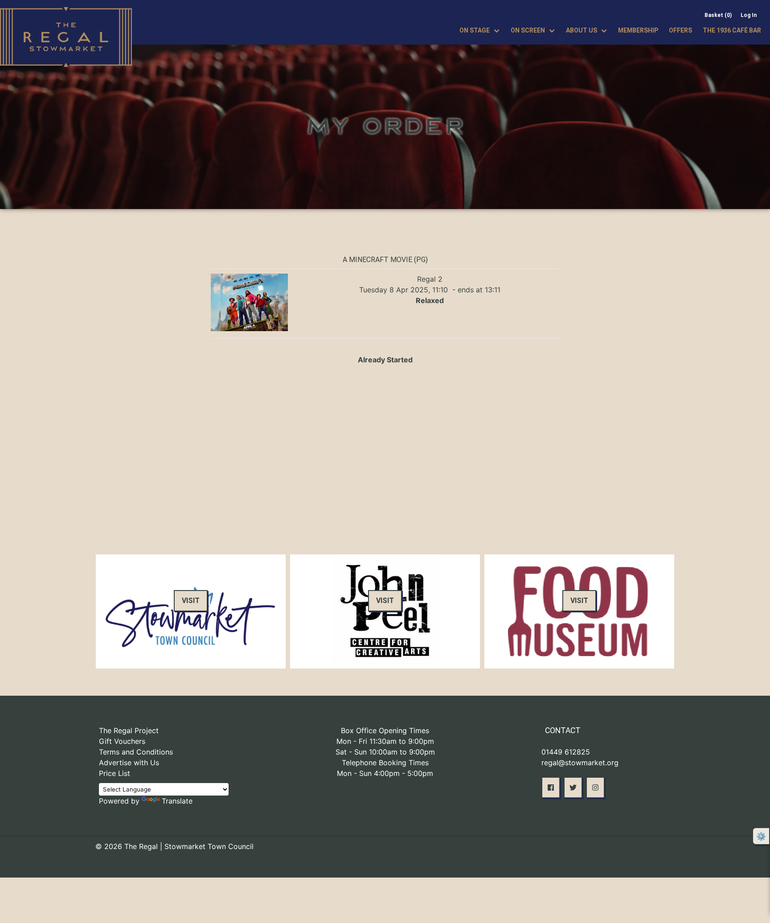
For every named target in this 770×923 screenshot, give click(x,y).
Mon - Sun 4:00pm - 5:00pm (385, 773)
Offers (680, 30)
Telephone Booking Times (385, 762)
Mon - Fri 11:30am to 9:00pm (385, 741)
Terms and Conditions (136, 751)
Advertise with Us (129, 762)
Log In (749, 15)
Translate (177, 800)
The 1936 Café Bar (732, 30)
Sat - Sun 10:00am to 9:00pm (385, 751)
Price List (114, 773)
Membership (638, 30)
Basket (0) (718, 15)
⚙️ (761, 836)
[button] (550, 787)
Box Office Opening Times (385, 730)
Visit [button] (191, 600)
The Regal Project (129, 730)
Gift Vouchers (122, 741)
